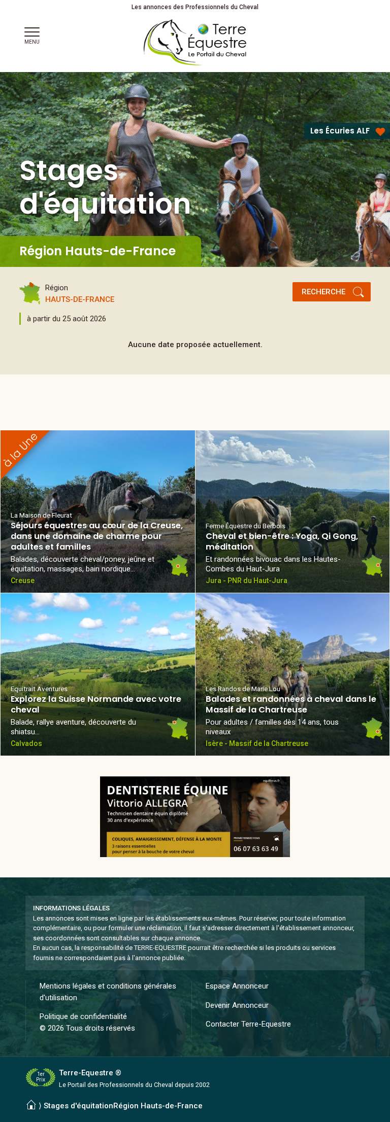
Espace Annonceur (237, 986)
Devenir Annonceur (237, 1005)
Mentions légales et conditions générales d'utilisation (108, 991)
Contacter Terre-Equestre (248, 1024)
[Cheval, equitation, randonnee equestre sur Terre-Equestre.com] (195, 42)
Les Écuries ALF (340, 130)
